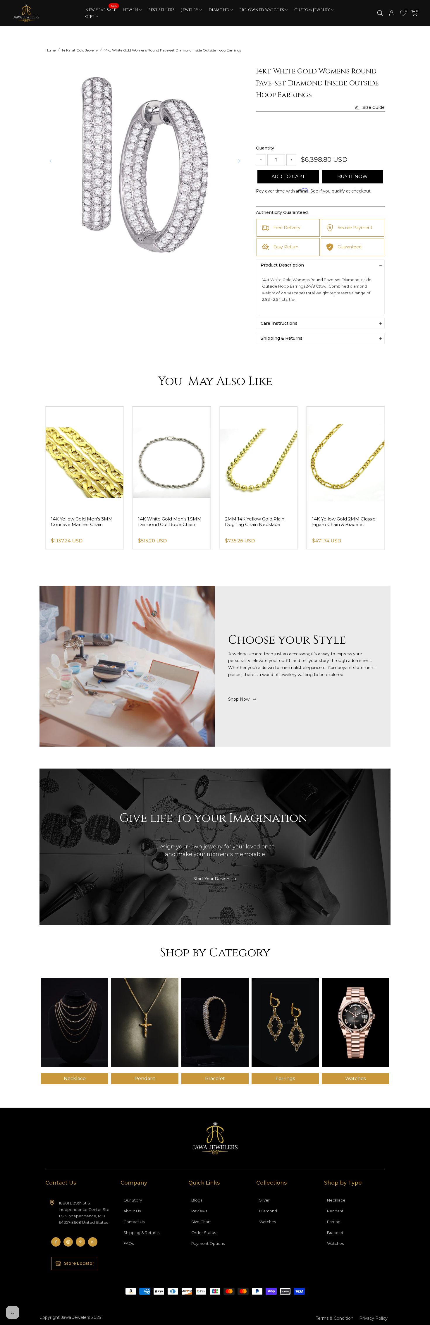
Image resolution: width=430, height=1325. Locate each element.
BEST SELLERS (161, 10)
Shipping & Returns (141, 1232)
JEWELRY (189, 10)
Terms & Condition (334, 1318)
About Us (132, 1211)
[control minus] (261, 160)
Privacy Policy (373, 1318)
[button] (239, 161)
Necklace (336, 1200)
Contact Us (134, 1221)
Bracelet (335, 1232)
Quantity (265, 148)
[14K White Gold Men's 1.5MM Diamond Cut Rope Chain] (172, 459)
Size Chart (201, 1221)
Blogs (196, 1200)
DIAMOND (219, 10)
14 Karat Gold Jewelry (80, 50)
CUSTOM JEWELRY (312, 10)
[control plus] (291, 160)
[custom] (56, 1242)
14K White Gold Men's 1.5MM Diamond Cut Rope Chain (170, 521)
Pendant (335, 1211)
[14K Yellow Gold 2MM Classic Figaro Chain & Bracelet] (346, 459)
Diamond (268, 1211)
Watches (267, 1221)
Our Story (132, 1200)
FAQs (128, 1243)
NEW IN (130, 10)
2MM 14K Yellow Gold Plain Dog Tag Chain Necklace (254, 521)
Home (50, 50)
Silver (264, 1200)
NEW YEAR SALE (101, 10)
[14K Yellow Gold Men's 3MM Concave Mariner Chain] (84, 459)
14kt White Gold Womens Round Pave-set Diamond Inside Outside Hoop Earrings (172, 50)
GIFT (89, 16)
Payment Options (208, 1243)
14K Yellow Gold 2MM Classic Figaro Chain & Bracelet (343, 521)
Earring (333, 1221)
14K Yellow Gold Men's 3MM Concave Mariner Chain (82, 521)
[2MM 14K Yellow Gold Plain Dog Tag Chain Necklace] (258, 459)
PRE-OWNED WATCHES (261, 10)
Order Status (203, 1232)
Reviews (199, 1211)
